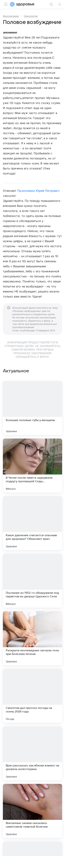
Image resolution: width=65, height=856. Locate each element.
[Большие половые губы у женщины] (32, 408)
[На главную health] (24, 4)
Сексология (31, 16)
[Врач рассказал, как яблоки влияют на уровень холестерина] (32, 753)
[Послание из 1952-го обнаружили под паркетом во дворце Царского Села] (32, 581)
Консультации (11, 16)
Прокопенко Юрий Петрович (38, 190)
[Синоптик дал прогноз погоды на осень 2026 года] (32, 696)
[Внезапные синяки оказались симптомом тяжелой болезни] (32, 811)
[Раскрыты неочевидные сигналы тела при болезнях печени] (32, 638)
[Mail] (12, 4)
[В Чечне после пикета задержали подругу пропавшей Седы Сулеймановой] (32, 465)
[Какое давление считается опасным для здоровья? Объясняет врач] (32, 523)
